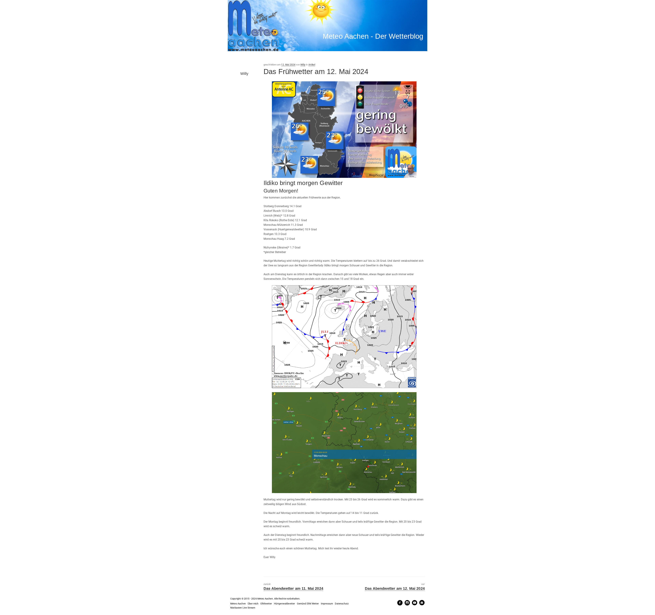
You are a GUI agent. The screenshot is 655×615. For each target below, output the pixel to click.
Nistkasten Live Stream (242, 607)
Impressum (327, 603)
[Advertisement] (291, 57)
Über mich (253, 603)
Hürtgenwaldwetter (284, 603)
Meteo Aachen (238, 603)
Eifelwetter (266, 603)
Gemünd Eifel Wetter (308, 603)
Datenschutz (342, 603)
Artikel (311, 64)
